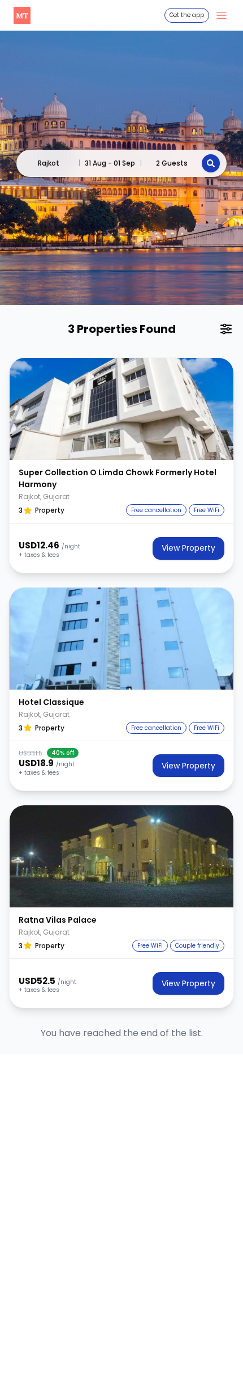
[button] (121, 409)
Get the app (187, 15)
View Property (188, 548)
